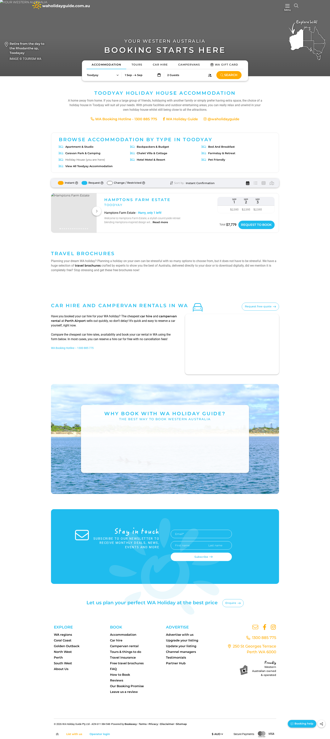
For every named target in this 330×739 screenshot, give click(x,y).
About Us (61, 669)
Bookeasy (131, 723)
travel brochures (88, 265)
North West (63, 652)
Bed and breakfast (221, 146)
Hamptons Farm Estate (137, 199)
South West (63, 663)
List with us (74, 734)
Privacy (153, 723)
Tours (137, 64)
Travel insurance (123, 657)
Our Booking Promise (127, 686)
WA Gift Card (226, 64)
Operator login (100, 734)
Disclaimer (167, 723)
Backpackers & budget (153, 146)
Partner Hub (176, 663)
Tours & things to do (125, 652)
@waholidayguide (223, 119)
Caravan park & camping (82, 153)
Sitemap (181, 723)
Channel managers (181, 652)
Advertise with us (179, 634)
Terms (143, 723)
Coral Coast (62, 640)
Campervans (189, 64)
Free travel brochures (127, 663)
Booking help (303, 723)
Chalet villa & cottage (152, 153)
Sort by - (179, 183)
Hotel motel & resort (151, 159)
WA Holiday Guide (181, 119)
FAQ (113, 669)
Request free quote (258, 306)
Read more (160, 222)
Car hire (116, 640)
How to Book (120, 674)
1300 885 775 (263, 637)
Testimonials (176, 657)
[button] (102, 75)
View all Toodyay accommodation (89, 166)
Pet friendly (216, 159)
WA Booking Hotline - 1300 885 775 (125, 119)
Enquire (230, 603)
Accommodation (106, 64)
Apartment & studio (79, 146)
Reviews (116, 680)
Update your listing (181, 646)
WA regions (63, 634)
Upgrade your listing (182, 640)
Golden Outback (66, 646)
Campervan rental (124, 646)
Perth (58, 657)
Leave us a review (124, 692)
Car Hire (160, 64)
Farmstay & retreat (221, 153)
